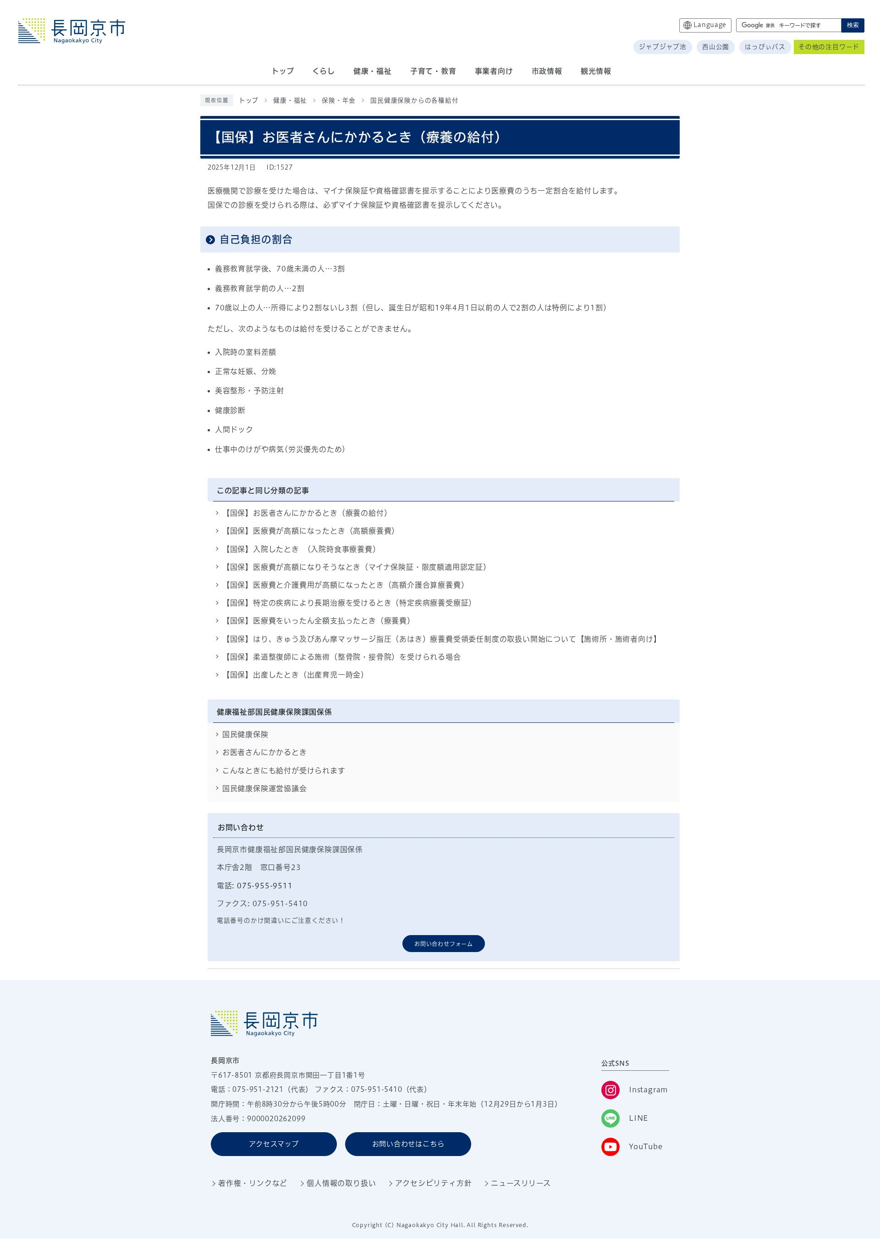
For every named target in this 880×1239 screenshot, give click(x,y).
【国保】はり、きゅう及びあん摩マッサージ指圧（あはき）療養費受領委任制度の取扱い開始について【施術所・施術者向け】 (441, 639)
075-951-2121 (258, 1089)
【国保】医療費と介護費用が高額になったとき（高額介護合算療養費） (345, 585)
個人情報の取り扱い (341, 1183)
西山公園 (715, 47)
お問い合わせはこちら (408, 1143)
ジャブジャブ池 (663, 47)
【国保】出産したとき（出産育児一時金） (295, 674)
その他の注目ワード (828, 47)
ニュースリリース (520, 1183)
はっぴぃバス (765, 47)
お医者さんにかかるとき (264, 752)
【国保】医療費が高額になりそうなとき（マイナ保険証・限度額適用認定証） (356, 567)
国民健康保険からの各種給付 (414, 100)
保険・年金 (339, 100)
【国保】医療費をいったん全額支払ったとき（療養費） (318, 620)
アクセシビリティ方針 (433, 1183)
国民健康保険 (245, 734)
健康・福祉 (290, 100)
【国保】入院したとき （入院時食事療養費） (301, 549)
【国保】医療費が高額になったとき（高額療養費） (310, 530)
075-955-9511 (265, 885)
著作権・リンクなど (252, 1183)
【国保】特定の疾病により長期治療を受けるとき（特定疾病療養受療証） (349, 602)
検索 (853, 25)
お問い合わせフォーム (443, 944)
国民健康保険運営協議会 (264, 788)
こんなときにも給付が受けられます (284, 770)
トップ (248, 100)
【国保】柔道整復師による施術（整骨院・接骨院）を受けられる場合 (341, 657)
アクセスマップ (274, 1143)
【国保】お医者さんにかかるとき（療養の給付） (307, 513)
